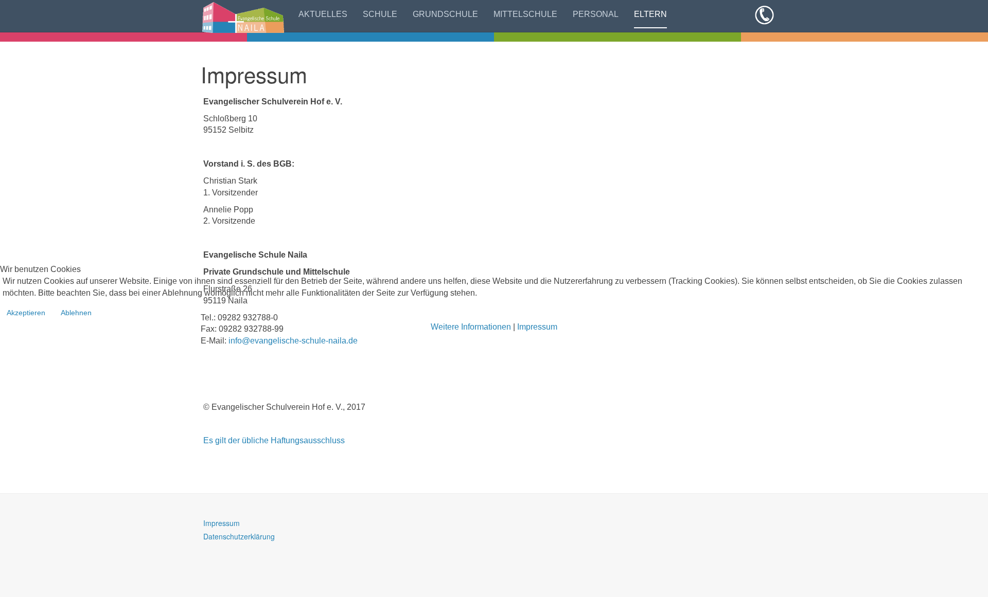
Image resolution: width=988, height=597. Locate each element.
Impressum (537, 326)
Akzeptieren (26, 313)
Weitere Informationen (471, 326)
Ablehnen (76, 313)
